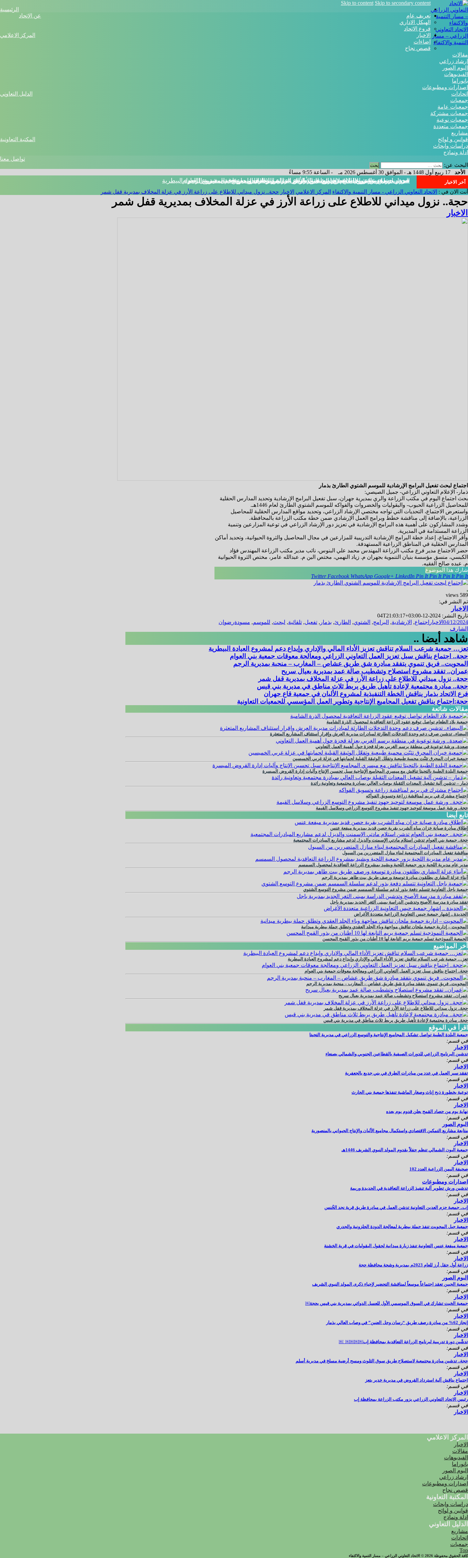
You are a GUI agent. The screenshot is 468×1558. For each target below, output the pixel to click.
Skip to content (357, 3)
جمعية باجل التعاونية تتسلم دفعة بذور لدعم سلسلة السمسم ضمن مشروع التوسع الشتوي (385, 889)
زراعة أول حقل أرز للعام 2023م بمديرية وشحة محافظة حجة (413, 1264)
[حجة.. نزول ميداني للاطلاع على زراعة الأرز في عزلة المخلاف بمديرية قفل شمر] (376, 1002)
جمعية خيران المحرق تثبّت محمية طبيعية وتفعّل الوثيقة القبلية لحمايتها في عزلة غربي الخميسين (380, 758)
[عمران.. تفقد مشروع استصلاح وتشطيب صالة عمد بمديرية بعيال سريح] (386, 990)
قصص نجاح (418, 48)
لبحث (279, 622)
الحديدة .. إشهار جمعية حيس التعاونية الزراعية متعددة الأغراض (411, 914)
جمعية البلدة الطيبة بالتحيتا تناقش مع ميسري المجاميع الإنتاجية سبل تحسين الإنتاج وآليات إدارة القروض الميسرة (365, 771)
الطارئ (342, 622)
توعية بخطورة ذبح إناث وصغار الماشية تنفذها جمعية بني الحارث (410, 1092)
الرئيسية (9, 9)
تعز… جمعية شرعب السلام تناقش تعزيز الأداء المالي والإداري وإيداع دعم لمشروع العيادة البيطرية (338, 648)
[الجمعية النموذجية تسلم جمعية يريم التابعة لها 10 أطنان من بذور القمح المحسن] (377, 933)
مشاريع (459, 133)
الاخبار (424, 35)
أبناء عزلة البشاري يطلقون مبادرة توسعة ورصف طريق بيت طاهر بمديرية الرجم (395, 877)
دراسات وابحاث (450, 146)
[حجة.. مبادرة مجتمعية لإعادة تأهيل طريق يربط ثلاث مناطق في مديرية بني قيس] (376, 1014)
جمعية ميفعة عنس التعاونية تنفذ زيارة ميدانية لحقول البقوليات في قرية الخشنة (396, 1245)
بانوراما (460, 81)
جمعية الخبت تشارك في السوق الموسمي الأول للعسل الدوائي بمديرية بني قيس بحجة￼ (386, 1303)
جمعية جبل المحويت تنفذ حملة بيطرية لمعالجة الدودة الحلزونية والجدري (402, 1226)
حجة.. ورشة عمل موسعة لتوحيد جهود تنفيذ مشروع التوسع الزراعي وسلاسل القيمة (392, 807)
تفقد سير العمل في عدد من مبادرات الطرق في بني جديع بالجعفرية (406, 1073)
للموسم (261, 622)
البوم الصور (455, 68)
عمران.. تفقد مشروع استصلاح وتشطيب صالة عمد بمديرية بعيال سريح (374, 671)
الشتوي (362, 622)
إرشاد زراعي (453, 61)
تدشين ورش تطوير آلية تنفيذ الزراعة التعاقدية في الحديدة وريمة (409, 1188)
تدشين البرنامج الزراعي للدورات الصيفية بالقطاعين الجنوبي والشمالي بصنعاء (396, 1053)
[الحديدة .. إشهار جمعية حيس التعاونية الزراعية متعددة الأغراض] (396, 908)
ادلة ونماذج (455, 152)
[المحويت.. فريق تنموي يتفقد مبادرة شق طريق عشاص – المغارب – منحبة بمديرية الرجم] (367, 978)
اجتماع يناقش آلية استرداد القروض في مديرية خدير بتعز (416, 1380)
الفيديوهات (456, 74)
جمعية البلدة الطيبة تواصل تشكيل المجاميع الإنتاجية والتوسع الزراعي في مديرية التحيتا (388, 1034)
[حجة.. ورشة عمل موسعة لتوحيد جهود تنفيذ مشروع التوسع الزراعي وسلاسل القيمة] (372, 802)
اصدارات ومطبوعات (445, 87)
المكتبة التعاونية (17, 139)
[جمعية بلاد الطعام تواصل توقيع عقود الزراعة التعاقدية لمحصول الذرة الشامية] (379, 716)
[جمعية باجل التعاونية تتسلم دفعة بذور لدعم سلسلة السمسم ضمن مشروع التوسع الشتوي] (364, 883)
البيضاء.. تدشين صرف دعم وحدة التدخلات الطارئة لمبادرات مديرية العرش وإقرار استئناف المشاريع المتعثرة (369, 733)
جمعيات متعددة (450, 126)
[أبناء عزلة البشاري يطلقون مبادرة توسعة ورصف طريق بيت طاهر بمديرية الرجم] (375, 871)
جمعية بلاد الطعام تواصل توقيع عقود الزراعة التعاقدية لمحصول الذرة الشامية (397, 721)
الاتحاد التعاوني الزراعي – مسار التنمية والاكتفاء (450, 35)
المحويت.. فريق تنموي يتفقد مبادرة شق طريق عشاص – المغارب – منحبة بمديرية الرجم (350, 663)
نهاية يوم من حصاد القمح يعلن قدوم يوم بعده (427, 1111)
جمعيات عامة (453, 107)
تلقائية (295, 622)
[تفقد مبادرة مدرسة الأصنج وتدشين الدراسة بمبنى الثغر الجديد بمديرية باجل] (382, 896)
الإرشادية (402, 622)
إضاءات (422, 42)
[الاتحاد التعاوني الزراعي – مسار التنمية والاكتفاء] (449, 23)
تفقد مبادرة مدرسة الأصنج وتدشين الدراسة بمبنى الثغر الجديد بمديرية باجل (399, 902)
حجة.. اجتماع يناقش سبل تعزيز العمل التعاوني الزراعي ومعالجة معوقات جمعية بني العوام (349, 656)
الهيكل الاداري (415, 22)
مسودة (242, 622)
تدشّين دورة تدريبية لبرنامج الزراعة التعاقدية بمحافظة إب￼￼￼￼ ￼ (403, 1341)
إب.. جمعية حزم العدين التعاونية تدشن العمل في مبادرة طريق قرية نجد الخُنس (396, 1207)
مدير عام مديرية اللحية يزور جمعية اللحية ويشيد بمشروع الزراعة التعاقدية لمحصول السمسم (383, 864)
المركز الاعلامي (17, 35)
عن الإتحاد (30, 16)
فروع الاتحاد (417, 29)
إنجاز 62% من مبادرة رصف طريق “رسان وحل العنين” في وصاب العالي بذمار (397, 1322)
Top (463, 1550)
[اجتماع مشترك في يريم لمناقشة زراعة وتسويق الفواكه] (403, 790)
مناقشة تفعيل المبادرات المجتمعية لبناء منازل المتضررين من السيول (405, 852)
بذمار (326, 622)
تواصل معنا (12, 159)
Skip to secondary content (403, 3)
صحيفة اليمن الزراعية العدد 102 (438, 1168)
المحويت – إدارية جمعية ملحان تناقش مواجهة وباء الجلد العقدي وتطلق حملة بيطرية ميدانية (384, 926)
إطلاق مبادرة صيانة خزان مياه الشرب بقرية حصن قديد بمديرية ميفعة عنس (399, 828)
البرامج (381, 622)
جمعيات (459, 100)
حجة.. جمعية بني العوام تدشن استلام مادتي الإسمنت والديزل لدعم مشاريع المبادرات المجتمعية (380, 840)
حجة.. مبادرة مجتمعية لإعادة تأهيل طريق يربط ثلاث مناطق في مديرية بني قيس (362, 686)
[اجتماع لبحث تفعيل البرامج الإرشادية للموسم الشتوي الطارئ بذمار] (390, 583)
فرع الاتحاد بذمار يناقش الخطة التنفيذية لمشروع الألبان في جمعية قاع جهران (366, 693)
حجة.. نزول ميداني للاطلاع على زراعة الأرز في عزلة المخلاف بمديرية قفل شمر (308, 180)
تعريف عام (418, 16)
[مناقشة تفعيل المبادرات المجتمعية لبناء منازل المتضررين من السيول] (388, 847)
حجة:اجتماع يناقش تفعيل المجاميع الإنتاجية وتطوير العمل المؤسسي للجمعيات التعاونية (352, 701)
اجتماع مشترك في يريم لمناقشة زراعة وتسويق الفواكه (417, 795)
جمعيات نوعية (452, 120)
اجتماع (422, 622)
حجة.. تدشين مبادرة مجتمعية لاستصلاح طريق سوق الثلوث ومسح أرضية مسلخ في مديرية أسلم (382, 1360)
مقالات (460, 55)
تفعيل (311, 622)
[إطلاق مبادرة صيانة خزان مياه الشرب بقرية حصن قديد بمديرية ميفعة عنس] (381, 822)
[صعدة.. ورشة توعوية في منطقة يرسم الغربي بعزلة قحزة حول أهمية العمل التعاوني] (372, 741)
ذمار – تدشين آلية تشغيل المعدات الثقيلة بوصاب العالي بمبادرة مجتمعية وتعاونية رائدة (389, 783)
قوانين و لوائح (453, 139)
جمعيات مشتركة (449, 113)
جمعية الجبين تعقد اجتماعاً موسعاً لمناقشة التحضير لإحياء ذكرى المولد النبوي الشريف (390, 1284)
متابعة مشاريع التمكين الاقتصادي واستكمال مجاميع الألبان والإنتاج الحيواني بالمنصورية (389, 1130)
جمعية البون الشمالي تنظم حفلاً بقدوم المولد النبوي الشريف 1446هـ (405, 1149)
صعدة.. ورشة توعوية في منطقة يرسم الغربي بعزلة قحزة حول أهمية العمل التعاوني (392, 746)
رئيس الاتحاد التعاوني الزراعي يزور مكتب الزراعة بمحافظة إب (411, 1399)
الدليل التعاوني (16, 94)
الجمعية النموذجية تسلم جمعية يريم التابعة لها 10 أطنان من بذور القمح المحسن (395, 938)
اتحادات (459, 94)
